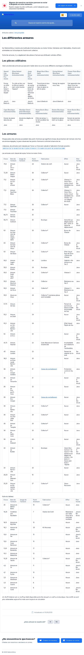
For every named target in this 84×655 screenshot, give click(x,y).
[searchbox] (42, 23)
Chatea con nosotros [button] (50, 640)
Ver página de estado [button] (65, 5)
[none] (81, 5)
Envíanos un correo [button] (72, 640)
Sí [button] (50, 622)
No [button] (57, 622)
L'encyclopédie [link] (19, 33)
